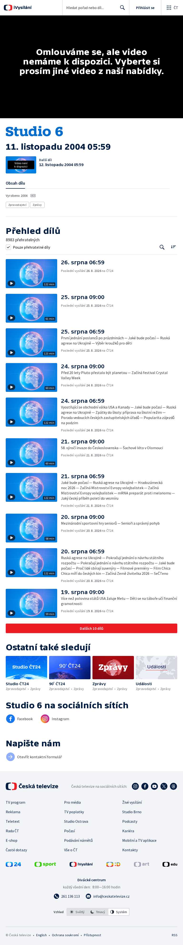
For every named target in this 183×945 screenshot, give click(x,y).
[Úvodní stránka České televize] (32, 786)
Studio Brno (132, 811)
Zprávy (37, 205)
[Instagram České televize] (135, 786)
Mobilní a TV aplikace (139, 840)
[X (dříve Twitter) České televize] (164, 786)
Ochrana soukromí (65, 935)
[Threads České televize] (173, 786)
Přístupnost (92, 935)
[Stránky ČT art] (141, 865)
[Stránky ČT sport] (45, 865)
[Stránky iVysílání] (81, 865)
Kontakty (130, 849)
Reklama (13, 811)
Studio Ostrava (76, 821)
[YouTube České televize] (154, 786)
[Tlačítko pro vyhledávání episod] (162, 247)
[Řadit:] (173, 247)
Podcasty (129, 821)
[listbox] (98, 912)
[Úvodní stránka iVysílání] (22, 7)
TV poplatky (74, 811)
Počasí (69, 830)
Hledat (122, 7)
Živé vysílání (132, 802)
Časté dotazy (16, 849)
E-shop (11, 840)
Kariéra (128, 830)
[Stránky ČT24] (13, 865)
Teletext (13, 821)
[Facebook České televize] (145, 786)
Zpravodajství (17, 205)
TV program (15, 802)
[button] (33, 273)
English (41, 935)
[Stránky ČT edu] (170, 865)
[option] (77, 912)
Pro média (72, 802)
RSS (174, 935)
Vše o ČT (71, 849)
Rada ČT (12, 830)
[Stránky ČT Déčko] (113, 865)
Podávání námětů (78, 840)
